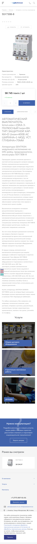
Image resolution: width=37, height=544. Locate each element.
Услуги (4, 484)
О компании (6, 478)
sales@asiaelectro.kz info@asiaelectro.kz (20, 507)
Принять (10, 537)
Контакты (5, 490)
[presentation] (35, 112)
